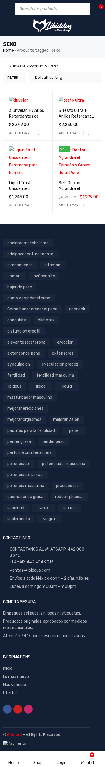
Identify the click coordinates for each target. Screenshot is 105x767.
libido (41, 386)
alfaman (52, 265)
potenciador (18, 463)
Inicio (8, 668)
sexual (69, 507)
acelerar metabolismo (28, 242)
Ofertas (10, 692)
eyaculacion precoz (60, 364)
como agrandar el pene (28, 298)
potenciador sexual (25, 474)
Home (8, 50)
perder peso (54, 441)
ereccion (65, 342)
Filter (12, 78)
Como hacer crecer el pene (32, 309)
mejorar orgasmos (24, 419)
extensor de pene (23, 353)
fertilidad (16, 375)
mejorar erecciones (25, 408)
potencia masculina (25, 485)
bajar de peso (19, 287)
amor (15, 276)
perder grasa (19, 441)
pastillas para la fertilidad (31, 430)
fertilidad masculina (55, 375)
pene (73, 430)
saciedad (15, 507)
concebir (77, 309)
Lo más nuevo (16, 676)
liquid (67, 386)
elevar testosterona (26, 342)
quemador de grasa (25, 496)
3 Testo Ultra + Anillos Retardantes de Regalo (77, 116)
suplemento (18, 518)
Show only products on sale (36, 66)
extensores (63, 353)
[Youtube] (17, 709)
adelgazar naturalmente (30, 254)
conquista (16, 320)
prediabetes (67, 485)
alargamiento (20, 265)
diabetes (46, 320)
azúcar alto (44, 276)
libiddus (15, 386)
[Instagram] (28, 709)
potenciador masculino (63, 463)
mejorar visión (66, 419)
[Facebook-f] (7, 709)
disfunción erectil (23, 331)
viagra (49, 518)
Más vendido (14, 684)
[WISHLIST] (39, 133)
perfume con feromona (29, 452)
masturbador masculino (29, 397)
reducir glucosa (69, 496)
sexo (43, 507)
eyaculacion (18, 364)
